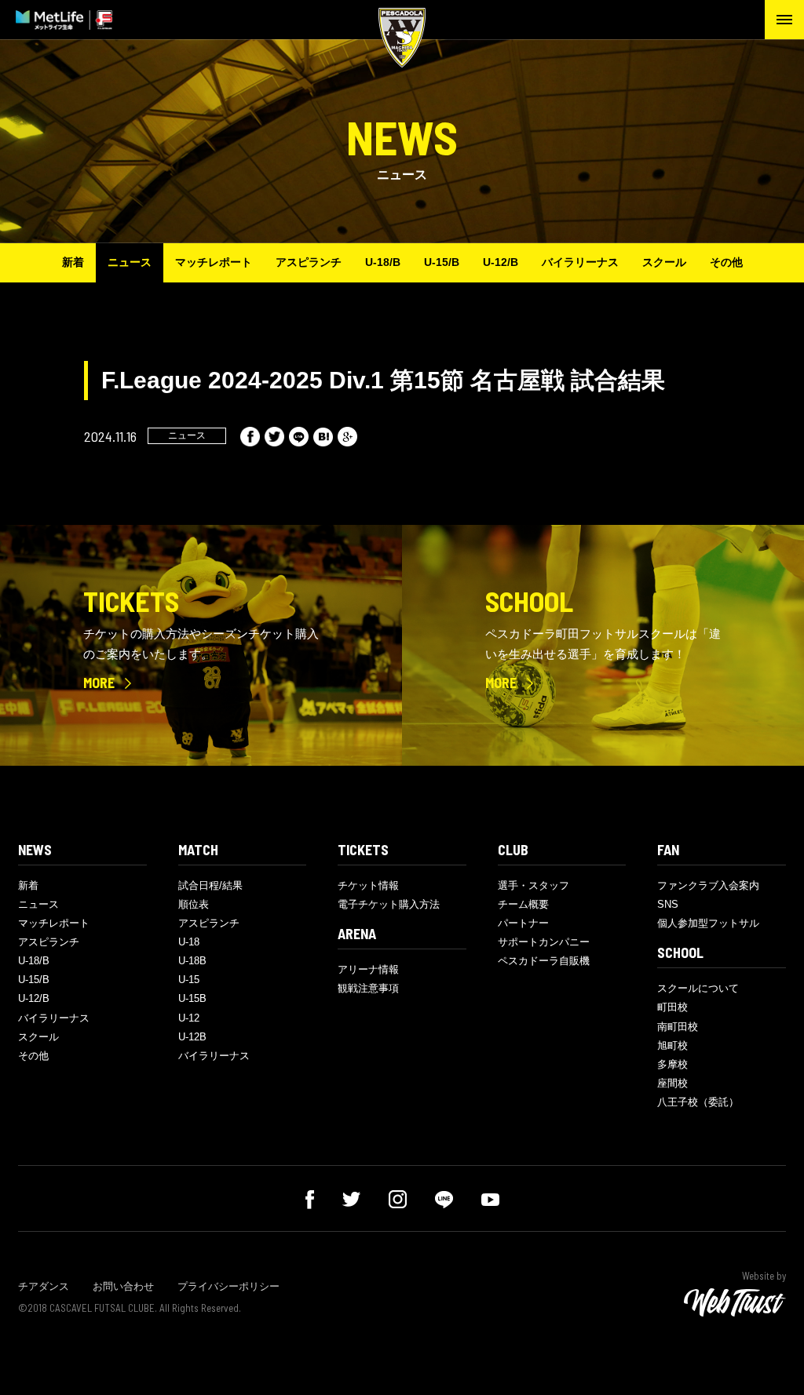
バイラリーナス (580, 262)
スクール (664, 262)
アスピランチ (309, 262)
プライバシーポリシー (228, 1286)
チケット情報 (368, 885)
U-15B (192, 998)
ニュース (130, 262)
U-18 (188, 942)
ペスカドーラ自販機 (544, 961)
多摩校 (672, 1064)
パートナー (523, 923)
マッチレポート (213, 262)
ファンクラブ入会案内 (708, 885)
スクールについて (698, 988)
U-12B (192, 1037)
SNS (667, 904)
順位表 (193, 904)
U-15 (188, 979)
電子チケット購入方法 (389, 904)
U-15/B (441, 262)
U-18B (192, 961)
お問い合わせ (123, 1286)
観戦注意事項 (368, 988)
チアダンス (43, 1286)
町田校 (672, 1007)
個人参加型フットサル (708, 923)
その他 (726, 262)
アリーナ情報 (368, 969)
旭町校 (672, 1045)
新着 (73, 262)
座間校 (672, 1083)
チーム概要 (523, 904)
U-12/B (500, 262)
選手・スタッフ (533, 885)
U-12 (188, 1018)
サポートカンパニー (544, 942)
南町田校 (677, 1027)
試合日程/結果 (210, 885)
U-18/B (382, 262)
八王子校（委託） (698, 1102)
